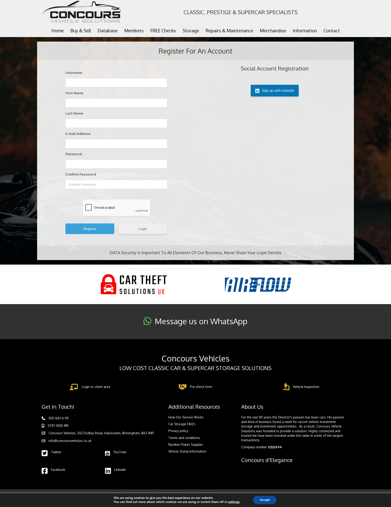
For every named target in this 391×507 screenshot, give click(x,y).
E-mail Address (78, 133)
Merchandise (273, 30)
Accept (265, 500)
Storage (191, 30)
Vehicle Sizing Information (187, 451)
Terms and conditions (184, 438)
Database (108, 30)
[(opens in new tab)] (133, 284)
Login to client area (96, 387)
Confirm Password (80, 174)
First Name (74, 93)
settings (234, 502)
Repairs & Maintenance (229, 30)
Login (143, 229)
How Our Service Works (185, 417)
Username (73, 72)
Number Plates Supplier (185, 444)
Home (57, 30)
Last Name (74, 113)
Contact (332, 30)
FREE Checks (163, 30)
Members (134, 30)
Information (305, 30)
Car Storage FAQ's (182, 424)
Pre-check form (201, 387)
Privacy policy (178, 431)
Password (73, 154)
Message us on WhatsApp (201, 321)
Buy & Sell (80, 30)
